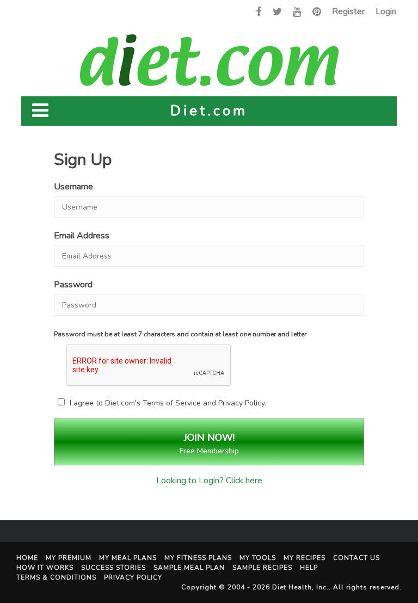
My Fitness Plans (198, 557)
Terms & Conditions (56, 577)
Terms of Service (172, 403)
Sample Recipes (262, 567)
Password (73, 285)
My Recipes (304, 557)
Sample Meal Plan (189, 567)
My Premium (68, 557)
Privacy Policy (241, 403)
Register (348, 11)
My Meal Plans (128, 557)
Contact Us (356, 557)
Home (27, 557)
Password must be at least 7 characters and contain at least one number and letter (180, 334)
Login (386, 11)
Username (73, 187)
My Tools (257, 557)
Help (309, 567)
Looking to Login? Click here (209, 481)
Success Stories (113, 567)
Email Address (81, 236)
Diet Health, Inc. (300, 587)
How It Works (44, 567)
